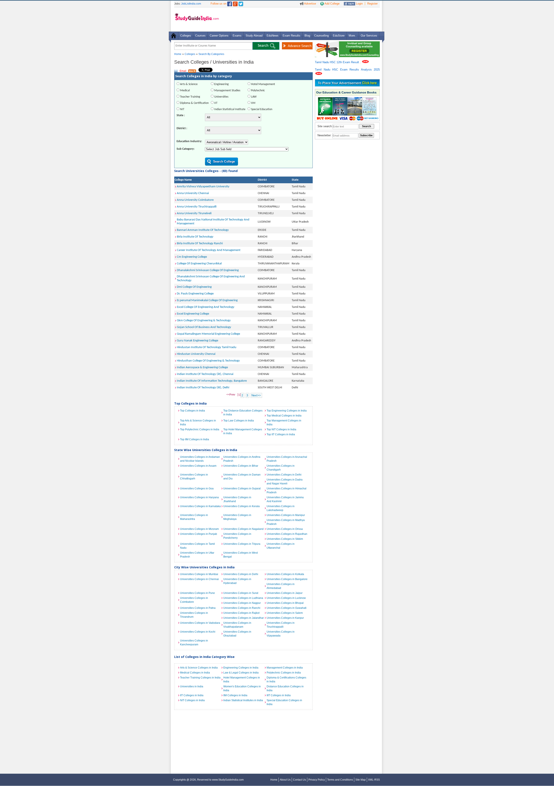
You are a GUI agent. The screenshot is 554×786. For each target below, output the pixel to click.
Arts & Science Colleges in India (199, 667)
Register (372, 3)
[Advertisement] (300, 19)
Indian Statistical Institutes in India (243, 700)
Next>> (256, 395)
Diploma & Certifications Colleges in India (286, 679)
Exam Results (291, 35)
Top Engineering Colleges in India (287, 410)
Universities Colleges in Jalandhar (243, 617)
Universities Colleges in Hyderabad (237, 581)
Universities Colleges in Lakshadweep (281, 508)
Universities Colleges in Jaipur (285, 593)
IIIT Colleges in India (279, 695)
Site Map (360, 779)
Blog (307, 35)
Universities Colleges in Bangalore (287, 579)
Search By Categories (211, 54)
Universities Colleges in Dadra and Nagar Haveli (285, 481)
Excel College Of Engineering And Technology (205, 307)
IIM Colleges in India (235, 695)
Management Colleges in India (285, 667)
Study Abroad (254, 35)
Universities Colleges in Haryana (199, 497)
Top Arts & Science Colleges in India (198, 422)
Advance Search (299, 46)
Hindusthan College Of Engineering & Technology (208, 360)
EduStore (339, 35)
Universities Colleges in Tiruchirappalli (281, 624)
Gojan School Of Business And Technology (204, 327)
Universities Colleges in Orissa (285, 528)
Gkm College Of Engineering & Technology (204, 320)
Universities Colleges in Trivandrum (194, 614)
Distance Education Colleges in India (285, 688)
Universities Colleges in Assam (198, 465)
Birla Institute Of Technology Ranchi (200, 243)
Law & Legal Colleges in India (241, 672)
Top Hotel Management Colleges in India (242, 431)
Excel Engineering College (193, 313)
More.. (353, 35)
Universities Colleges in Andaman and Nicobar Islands (200, 458)
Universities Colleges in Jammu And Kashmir (285, 499)
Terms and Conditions (340, 779)
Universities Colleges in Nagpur (242, 602)
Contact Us (299, 779)
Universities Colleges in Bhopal (285, 602)
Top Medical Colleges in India (284, 415)
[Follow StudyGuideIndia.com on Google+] (235, 3)
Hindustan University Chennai (196, 354)
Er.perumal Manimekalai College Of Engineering (207, 300)
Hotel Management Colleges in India (241, 679)
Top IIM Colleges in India (194, 439)
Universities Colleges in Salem (285, 612)
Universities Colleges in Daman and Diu (242, 476)
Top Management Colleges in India (284, 422)
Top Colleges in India (192, 410)
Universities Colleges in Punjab (198, 533)
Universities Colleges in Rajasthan (287, 533)
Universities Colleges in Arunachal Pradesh (287, 458)
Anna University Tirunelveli (194, 213)
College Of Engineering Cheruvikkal (199, 263)
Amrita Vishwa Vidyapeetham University (203, 186)
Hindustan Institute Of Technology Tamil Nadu (206, 347)
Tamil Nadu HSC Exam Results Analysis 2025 (347, 69)
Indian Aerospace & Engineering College (202, 367)
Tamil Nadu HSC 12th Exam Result (337, 62)
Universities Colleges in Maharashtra (194, 517)
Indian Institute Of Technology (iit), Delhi (203, 387)
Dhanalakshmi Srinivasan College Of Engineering (208, 270)
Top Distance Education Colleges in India (243, 412)
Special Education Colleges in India (284, 702)
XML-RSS (374, 779)
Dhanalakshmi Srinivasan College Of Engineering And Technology (211, 278)
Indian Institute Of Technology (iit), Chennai (205, 374)
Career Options (219, 35)
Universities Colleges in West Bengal (240, 554)
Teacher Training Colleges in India (200, 677)
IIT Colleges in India (191, 695)
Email (183, 70)
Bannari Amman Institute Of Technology (203, 230)
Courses (200, 35)
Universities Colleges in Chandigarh (281, 467)
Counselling (321, 35)
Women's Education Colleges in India (242, 688)
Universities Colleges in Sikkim (285, 538)
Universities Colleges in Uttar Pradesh (197, 554)
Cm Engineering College (192, 257)
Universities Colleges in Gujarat (242, 488)
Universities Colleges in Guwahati (286, 607)
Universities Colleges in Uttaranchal (281, 545)
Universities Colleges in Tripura (241, 543)
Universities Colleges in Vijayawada (281, 633)
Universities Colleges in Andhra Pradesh (241, 458)
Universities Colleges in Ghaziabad (237, 633)
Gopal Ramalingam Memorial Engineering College (208, 334)
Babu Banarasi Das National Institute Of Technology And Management (213, 221)
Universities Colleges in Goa (197, 488)
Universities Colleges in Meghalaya (237, 517)
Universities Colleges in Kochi (197, 631)
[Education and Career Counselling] (347, 43)
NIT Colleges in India (192, 700)
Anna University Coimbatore (195, 200)
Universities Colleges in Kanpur (285, 617)
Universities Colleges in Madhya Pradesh (286, 522)
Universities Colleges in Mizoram (199, 528)
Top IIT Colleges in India (281, 434)
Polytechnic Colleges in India (284, 672)
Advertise (309, 3)
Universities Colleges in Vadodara (200, 622)
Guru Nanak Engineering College (197, 340)
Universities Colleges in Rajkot (241, 612)
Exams (237, 35)
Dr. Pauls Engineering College (195, 293)
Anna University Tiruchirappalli (196, 206)
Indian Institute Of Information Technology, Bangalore (212, 381)
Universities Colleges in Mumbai (199, 574)
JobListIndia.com (191, 3)
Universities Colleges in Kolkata (285, 574)
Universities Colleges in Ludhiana (243, 598)
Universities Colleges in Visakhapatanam (237, 624)
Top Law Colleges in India (238, 420)
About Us (285, 779)
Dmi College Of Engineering (194, 287)
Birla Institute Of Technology (195, 236)
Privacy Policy (316, 779)
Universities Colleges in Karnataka (200, 506)
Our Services (369, 35)
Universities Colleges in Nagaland (243, 528)
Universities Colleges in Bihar (240, 465)
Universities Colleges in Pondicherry (237, 535)
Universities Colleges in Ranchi (241, 607)
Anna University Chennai (193, 193)
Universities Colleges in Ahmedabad (281, 586)
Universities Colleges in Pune (197, 593)
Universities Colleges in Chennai (199, 579)
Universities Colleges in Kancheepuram (194, 642)
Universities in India (191, 686)
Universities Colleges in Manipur (286, 515)
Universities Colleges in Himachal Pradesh (286, 490)
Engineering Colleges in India (240, 667)
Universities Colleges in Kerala (241, 506)
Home (177, 54)
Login (359, 3)
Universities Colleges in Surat (240, 593)
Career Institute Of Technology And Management (208, 250)
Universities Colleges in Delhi (284, 474)
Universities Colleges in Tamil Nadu (197, 545)
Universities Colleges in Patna (198, 607)
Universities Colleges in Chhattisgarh (194, 476)
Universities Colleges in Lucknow (286, 598)
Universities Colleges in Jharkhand (237, 499)
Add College (332, 3)
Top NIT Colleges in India (281, 429)
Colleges (185, 35)
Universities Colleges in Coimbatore (194, 599)
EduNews (273, 35)
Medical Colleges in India (195, 672)
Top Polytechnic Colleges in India (199, 429)
